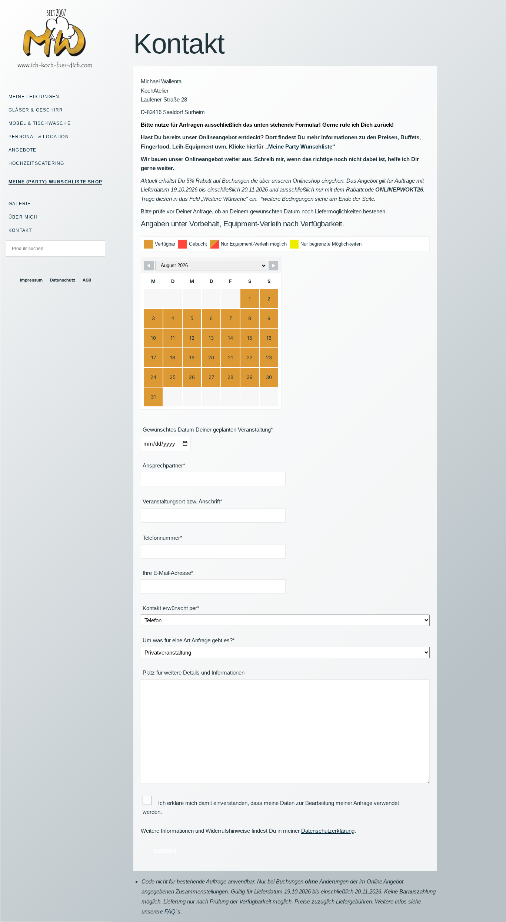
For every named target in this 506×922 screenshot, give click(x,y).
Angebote (23, 150)
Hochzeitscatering (36, 163)
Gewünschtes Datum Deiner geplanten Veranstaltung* (208, 429)
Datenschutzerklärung (327, 831)
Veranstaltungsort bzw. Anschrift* (182, 501)
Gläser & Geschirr (36, 110)
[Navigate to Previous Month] (149, 265)
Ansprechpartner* (164, 465)
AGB (87, 280)
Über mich (23, 217)
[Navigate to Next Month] (273, 265)
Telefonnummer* (162, 538)
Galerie (20, 203)
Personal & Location (39, 136)
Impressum (31, 280)
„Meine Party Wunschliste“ (300, 146)
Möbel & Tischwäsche (40, 123)
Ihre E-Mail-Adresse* (168, 573)
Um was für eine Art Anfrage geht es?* (189, 640)
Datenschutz (62, 280)
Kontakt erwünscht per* (171, 608)
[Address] (49, 267)
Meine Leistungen (34, 96)
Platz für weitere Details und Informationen (193, 672)
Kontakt (20, 230)
